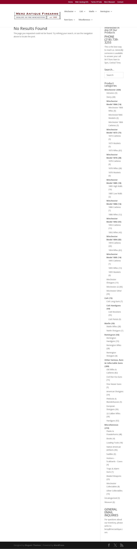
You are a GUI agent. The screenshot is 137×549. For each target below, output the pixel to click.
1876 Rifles (113, 168)
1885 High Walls (115, 186)
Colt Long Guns (113, 301)
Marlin (91, 11)
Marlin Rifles (111, 326)
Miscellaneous (84, 20)
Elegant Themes (33, 545)
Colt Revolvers (115, 312)
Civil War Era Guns (114, 377)
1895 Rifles (113, 268)
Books (109, 438)
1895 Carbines (115, 260)
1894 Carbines (115, 243)
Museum (108, 502)
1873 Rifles (113, 150)
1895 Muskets (115, 272)
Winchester (68, 11)
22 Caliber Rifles (113, 413)
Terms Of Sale (96, 2)
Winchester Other (114, 291)
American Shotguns (114, 391)
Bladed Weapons (113, 476)
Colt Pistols (113, 319)
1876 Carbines (115, 161)
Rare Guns (68, 20)
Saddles (109, 454)
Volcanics (110, 93)
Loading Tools (112, 442)
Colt (81, 11)
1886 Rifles (113, 214)
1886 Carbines (115, 207)
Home (70, 2)
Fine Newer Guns (113, 384)
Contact (120, 2)
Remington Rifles (113, 345)
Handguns (110, 420)
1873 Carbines (115, 136)
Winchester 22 (112, 286)
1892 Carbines (115, 225)
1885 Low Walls (115, 193)
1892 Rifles (113, 232)
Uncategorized (110, 498)
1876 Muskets (115, 172)
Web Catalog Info (81, 2)
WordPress (59, 545)
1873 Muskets (115, 143)
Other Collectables (114, 490)
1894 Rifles (113, 250)
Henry (109, 97)
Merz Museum (109, 2)
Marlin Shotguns (113, 330)
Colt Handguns (113, 305)
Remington (105, 11)
